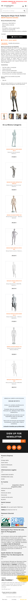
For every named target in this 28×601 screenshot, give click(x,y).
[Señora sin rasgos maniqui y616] (14, 335)
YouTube (14, 447)
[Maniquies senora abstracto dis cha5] (14, 368)
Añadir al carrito (17, 37)
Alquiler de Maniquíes (6, 464)
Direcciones (4, 495)
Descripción (4, 43)
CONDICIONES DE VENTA (7, 474)
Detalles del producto (13, 43)
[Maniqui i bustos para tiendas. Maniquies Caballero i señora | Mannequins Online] (8, 6)
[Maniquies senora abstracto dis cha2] (14, 269)
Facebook (9, 447)
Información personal (6, 488)
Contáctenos (4, 467)
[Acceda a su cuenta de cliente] (23, 6)
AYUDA (3, 479)
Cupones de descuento (7, 497)
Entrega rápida (5, 460)
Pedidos (3, 490)
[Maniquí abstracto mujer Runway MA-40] (14, 138)
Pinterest (19, 447)
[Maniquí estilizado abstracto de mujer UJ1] (14, 171)
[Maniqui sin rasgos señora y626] (14, 204)
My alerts (3, 499)
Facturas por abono (6, 492)
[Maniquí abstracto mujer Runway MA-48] (14, 302)
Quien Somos (4, 462)
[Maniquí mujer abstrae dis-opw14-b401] (14, 237)
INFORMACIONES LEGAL (7, 476)
